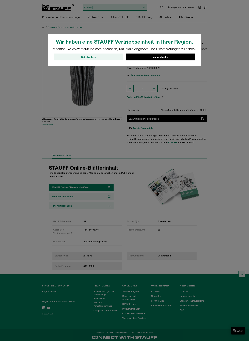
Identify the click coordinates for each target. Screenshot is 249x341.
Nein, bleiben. (88, 57)
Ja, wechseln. (160, 57)
